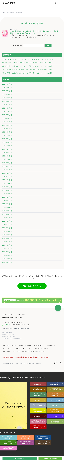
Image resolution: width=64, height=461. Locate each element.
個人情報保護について (39, 363)
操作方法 (28, 345)
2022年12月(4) (7, 152)
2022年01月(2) (7, 176)
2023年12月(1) (7, 125)
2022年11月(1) (7, 156)
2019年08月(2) (7, 231)
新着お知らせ (6, 351)
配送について (26, 348)
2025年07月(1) (7, 98)
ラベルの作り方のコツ (39, 345)
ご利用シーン (17, 348)
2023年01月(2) (7, 149)
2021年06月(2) (7, 183)
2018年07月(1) (7, 262)
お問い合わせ (25, 351)
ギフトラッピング (7, 348)
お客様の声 (45, 348)
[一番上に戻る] (58, 308)
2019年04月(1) (7, 245)
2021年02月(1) (7, 194)
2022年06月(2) (7, 170)
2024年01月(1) (7, 122)
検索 (48, 45)
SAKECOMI (34, 351)
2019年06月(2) (7, 238)
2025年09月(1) (7, 91)
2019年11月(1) (7, 228)
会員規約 (22, 363)
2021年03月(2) (7, 190)
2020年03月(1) (7, 221)
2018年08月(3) (7, 259)
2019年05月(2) (7, 242)
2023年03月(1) (7, 142)
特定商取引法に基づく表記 (10, 363)
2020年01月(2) (7, 224)
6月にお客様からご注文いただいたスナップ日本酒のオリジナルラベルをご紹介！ (28, 73)
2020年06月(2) (7, 218)
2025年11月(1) (7, 84)
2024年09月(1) (7, 111)
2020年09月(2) (7, 211)
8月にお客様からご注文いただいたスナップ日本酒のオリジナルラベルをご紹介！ (28, 66)
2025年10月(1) (7, 87)
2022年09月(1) (7, 159)
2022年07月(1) (7, 166)
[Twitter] (61, 363)
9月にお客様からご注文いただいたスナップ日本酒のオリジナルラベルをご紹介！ (28, 63)
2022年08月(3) (7, 163)
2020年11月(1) (7, 204)
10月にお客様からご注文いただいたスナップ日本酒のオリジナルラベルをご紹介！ (28, 59)
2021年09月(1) (7, 180)
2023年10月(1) (7, 132)
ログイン (42, 351)
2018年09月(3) (7, 255)
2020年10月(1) (7, 207)
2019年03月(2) (7, 248)
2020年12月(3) (7, 200)
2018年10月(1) (7, 252)
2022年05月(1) (7, 173)
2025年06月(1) (7, 101)
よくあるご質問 (36, 348)
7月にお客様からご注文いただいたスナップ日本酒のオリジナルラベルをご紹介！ (28, 69)
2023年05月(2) (7, 139)
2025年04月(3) (7, 108)
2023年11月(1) (7, 128)
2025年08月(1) (7, 94)
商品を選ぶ (21, 345)
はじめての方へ (12, 345)
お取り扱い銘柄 (51, 345)
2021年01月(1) (7, 197)
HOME (3, 12)
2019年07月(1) (7, 235)
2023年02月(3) (7, 146)
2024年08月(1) (7, 115)
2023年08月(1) (7, 135)
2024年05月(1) (7, 118)
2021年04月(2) (7, 187)
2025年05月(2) (7, 105)
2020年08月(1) (7, 214)
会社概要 (29, 363)
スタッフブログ (16, 351)
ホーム (4, 345)
